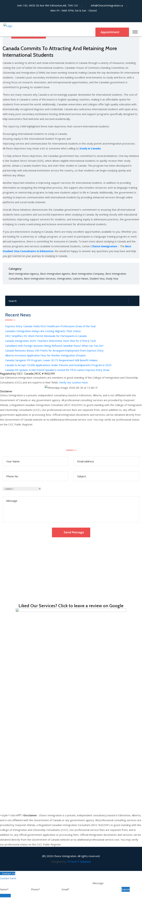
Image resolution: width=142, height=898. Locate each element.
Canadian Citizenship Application (19, 700)
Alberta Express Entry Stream (18, 743)
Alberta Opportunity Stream (16, 734)
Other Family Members (14, 686)
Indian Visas (7, 705)
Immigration (64, 278)
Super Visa (6, 753)
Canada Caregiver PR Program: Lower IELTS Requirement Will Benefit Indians (51, 360)
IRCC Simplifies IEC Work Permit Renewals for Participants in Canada (46, 336)
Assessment (7, 810)
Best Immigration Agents (55, 273)
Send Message (74, 532)
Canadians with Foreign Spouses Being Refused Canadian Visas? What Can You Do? (54, 345)
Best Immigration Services (40, 278)
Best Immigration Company (88, 273)
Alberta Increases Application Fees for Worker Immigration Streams (45, 355)
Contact (4, 800)
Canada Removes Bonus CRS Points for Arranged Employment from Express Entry (54, 350)
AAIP (3, 729)
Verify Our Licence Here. (73, 382)
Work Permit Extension (14, 782)
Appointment (110, 32)
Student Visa (97, 278)
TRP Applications (10, 787)
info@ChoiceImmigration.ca (107, 5)
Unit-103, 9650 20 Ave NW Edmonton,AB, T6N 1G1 (44, 554)
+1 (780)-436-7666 (18, 575)
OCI (2, 714)
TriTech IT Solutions (79, 861)
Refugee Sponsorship (13, 681)
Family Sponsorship (11, 666)
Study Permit (8, 767)
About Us (5, 796)
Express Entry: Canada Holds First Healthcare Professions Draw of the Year (50, 326)
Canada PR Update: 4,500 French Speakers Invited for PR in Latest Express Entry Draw (57, 370)
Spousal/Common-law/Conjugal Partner (23, 671)
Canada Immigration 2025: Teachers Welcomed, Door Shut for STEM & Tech (50, 340)
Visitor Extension (10, 762)
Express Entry (8, 709)
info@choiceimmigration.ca (27, 595)
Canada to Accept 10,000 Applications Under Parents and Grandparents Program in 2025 (58, 365)
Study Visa (112, 278)
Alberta (4, 724)
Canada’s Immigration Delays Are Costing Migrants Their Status (43, 331)
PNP (2, 719)
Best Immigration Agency (24, 273)
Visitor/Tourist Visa (11, 757)
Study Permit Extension (14, 772)
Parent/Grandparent (12, 676)
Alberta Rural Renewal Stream (18, 739)
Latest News (80, 278)
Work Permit (7, 777)
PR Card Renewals (11, 695)
